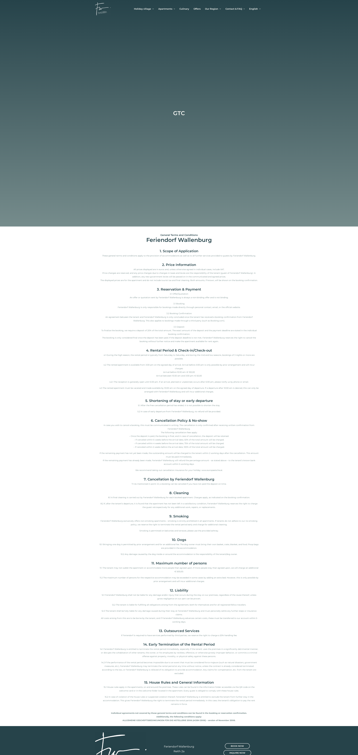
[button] (152, 9)
